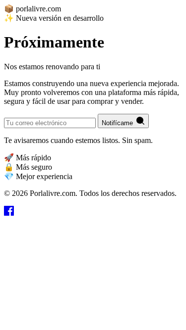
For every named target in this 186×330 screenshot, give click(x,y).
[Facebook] (9, 213)
